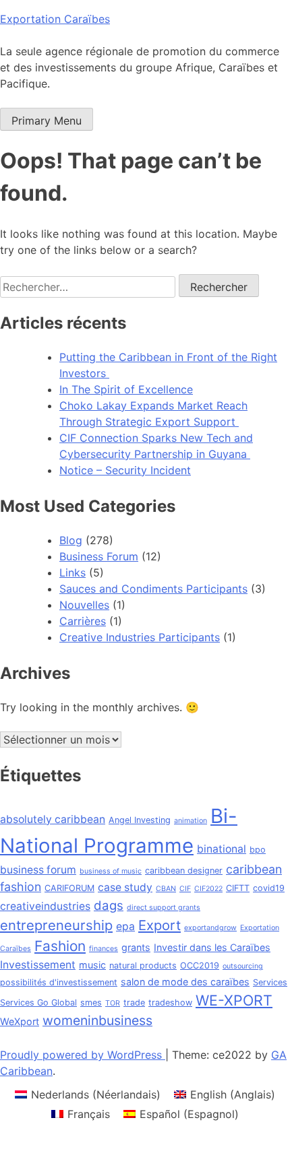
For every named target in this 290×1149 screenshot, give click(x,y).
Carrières (82, 621)
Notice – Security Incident (125, 470)
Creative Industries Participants (139, 637)
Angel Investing (140, 820)
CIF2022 (208, 888)
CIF (185, 888)
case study (125, 887)
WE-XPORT (234, 1000)
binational (221, 849)
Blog (70, 540)
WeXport (19, 1021)
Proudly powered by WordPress (82, 1054)
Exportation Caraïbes (55, 19)
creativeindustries (45, 906)
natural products (143, 965)
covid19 (269, 888)
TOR (112, 1003)
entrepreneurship (56, 925)
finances (103, 948)
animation (190, 820)
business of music (111, 871)
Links (72, 572)
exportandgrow (210, 927)
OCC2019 (199, 965)
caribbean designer (184, 870)
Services (270, 982)
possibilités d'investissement (58, 982)
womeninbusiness (97, 1020)
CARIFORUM (69, 888)
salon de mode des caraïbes (185, 981)
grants (135, 947)
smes (91, 1002)
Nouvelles (84, 605)
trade (134, 1002)
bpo (258, 850)
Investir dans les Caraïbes (212, 947)
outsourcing (243, 966)
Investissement (38, 964)
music (92, 965)
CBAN (166, 888)
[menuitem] (87, 1094)
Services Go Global (38, 1002)
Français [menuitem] (88, 1114)
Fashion (60, 946)
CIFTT (238, 888)
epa (125, 926)
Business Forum (98, 556)
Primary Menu (46, 120)
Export (159, 925)
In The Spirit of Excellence (126, 389)
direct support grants (163, 907)
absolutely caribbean (52, 819)
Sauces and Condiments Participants (153, 588)
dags (108, 905)
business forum (38, 869)
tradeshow (170, 1002)
